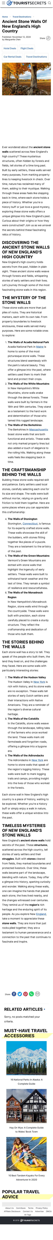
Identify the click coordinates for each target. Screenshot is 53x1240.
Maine (40, 346)
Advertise (39, 1211)
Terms (30, 1208)
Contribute (21, 1208)
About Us (9, 1208)
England (41, 914)
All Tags (27, 1215)
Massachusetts (38, 429)
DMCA (49, 1211)
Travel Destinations (36, 56)
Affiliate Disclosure (12, 1211)
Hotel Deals (10, 48)
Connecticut (30, 523)
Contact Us (28, 1211)
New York (39, 681)
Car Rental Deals (12, 56)
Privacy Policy (42, 1208)
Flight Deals (27, 48)
